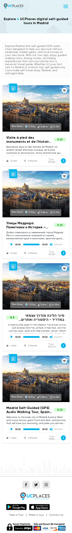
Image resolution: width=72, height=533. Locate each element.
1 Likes (13, 346)
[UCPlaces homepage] (36, 496)
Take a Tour (16, 515)
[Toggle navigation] (65, 6)
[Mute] (51, 244)
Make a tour (36, 515)
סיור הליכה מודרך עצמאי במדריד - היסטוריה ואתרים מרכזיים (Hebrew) (42, 319)
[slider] (58, 244)
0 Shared (32, 161)
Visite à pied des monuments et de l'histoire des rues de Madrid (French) (29, 141)
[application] (36, 244)
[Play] (11, 244)
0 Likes (13, 161)
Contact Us (56, 515)
